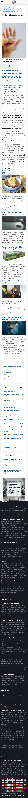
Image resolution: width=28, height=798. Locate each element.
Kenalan (14, 795)
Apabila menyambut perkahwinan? (10, 580)
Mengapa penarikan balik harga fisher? (11, 637)
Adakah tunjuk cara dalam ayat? (11, 76)
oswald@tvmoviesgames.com (12, 87)
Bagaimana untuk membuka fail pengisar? (12, 727)
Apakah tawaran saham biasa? (9, 542)
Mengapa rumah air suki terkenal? (9, 657)
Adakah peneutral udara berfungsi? (10, 603)
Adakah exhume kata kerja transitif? (13, 366)
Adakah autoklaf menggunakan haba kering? (12, 519)
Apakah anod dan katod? (10, 391)
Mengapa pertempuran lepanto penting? (11, 695)
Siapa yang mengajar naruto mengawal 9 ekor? (13, 710)
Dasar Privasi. (20, 795)
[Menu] (2, 2)
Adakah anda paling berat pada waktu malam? (13, 620)
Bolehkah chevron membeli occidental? (11, 760)
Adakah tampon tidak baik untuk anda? (11, 743)
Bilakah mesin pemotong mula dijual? (13, 423)
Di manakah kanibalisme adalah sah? (13, 459)
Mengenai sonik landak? (10, 376)
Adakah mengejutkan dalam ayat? (12, 73)
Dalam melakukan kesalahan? (11, 403)
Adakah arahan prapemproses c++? (13, 426)
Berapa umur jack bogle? (7, 674)
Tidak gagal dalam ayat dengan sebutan (13, 80)
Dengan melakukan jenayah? (11, 443)
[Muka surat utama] (14, 2)
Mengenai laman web (6, 795)
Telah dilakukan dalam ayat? (10, 70)
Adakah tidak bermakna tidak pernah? (11, 506)
